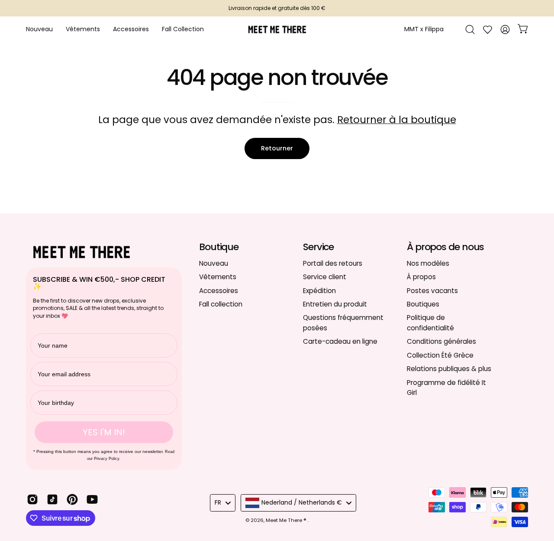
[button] (130, 29)
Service (318, 247)
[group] (277, 8)
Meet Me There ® (287, 520)
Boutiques (423, 304)
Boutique (218, 247)
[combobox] (222, 503)
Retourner (277, 148)
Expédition (319, 290)
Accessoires (218, 290)
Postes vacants (432, 290)
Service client (324, 276)
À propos (421, 276)
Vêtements (217, 276)
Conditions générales (441, 341)
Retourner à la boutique (396, 120)
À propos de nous (445, 247)
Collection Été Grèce (440, 354)
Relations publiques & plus (449, 368)
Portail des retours (332, 263)
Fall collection (220, 304)
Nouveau (213, 263)
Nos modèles (428, 263)
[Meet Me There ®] (277, 29)
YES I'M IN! (104, 432)
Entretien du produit (335, 304)
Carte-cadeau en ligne (340, 341)
